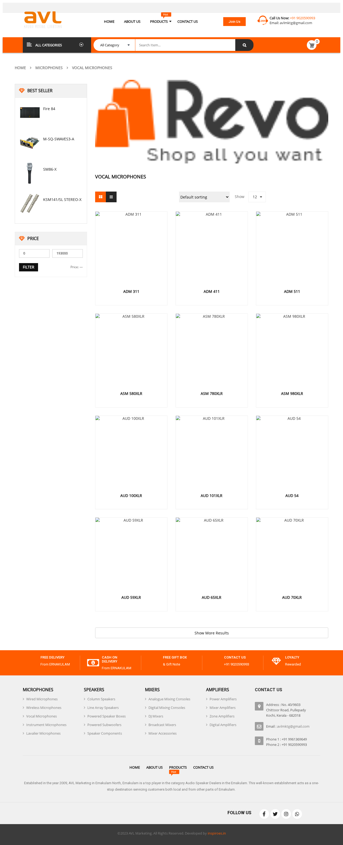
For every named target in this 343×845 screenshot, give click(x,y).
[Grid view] (100, 197)
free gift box (175, 657)
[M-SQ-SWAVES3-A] (29, 143)
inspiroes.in (217, 833)
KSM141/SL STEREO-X (62, 199)
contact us (235, 657)
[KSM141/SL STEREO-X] (29, 203)
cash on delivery (109, 659)
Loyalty (292, 657)
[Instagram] (286, 814)
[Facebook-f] (264, 814)
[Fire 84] (29, 112)
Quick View (131, 237)
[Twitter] (275, 814)
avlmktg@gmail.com (296, 22)
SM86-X (50, 169)
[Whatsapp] (297, 814)
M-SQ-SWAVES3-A (58, 138)
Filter (28, 267)
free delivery (52, 657)
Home (20, 67)
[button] (234, 21)
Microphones (49, 67)
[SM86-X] (29, 173)
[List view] (111, 197)
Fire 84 (49, 108)
